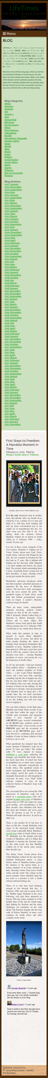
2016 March (11, 331)
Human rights (12, 141)
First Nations (11, 130)
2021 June (10, 227)
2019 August (11, 259)
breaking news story (21, 799)
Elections (9, 122)
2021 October (11, 221)
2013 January (11, 421)
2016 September (13, 317)
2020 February (12, 243)
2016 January (11, 336)
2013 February (12, 419)
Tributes (34, 454)
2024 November (13, 187)
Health (8, 135)
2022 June (10, 213)
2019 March (11, 267)
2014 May (10, 381)
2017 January (11, 307)
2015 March (11, 357)
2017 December (13, 291)
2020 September (13, 235)
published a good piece (17, 754)
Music (8, 151)
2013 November (13, 397)
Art (6, 111)
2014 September (13, 373)
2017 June (10, 301)
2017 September (13, 296)
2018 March (11, 283)
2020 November (13, 232)
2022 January (12, 219)
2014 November (13, 368)
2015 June (10, 349)
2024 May (10, 192)
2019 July (9, 261)
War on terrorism (14, 173)
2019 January (11, 272)
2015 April (10, 355)
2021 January (11, 229)
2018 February (12, 285)
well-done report (24, 796)
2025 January (12, 184)
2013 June (10, 408)
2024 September (13, 189)
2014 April (10, 384)
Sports (8, 167)
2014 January (11, 392)
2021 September (13, 224)
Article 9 (9, 114)
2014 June (10, 379)
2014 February (12, 389)
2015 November (13, 341)
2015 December (13, 339)
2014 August (11, 376)
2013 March (11, 416)
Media (9, 454)
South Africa (21, 454)
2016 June (10, 325)
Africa (8, 103)
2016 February (12, 333)
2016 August (11, 320)
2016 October (12, 315)
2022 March (11, 216)
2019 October (12, 253)
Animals (9, 109)
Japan (8, 143)
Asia (7, 117)
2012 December (13, 424)
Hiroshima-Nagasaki (16, 138)
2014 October (11, 371)
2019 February (12, 269)
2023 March (11, 203)
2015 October (11, 344)
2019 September (13, 256)
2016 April (10, 328)
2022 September (13, 208)
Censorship (10, 119)
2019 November (13, 251)
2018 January (11, 288)
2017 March (11, 304)
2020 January (12, 245)
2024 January (12, 195)
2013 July (9, 405)
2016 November (13, 312)
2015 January (11, 363)
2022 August (11, 211)
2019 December (13, 248)
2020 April (10, 240)
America (9, 106)
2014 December (13, 365)
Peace (8, 154)
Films (7, 127)
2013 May (9, 411)
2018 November (13, 275)
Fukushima (10, 133)
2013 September (13, 400)
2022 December (13, 205)
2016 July (9, 323)
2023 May (10, 200)
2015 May (10, 352)
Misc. (7, 149)
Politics (8, 157)
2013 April (10, 413)
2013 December (13, 395)
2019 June (10, 264)
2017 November (13, 293)
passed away (11, 833)
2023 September (13, 197)
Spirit (7, 165)
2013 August (11, 403)
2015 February (12, 360)
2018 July (9, 280)
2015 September (13, 347)
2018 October (11, 277)
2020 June (10, 237)
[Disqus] (24, 1017)
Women (9, 175)
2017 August (11, 299)
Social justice (11, 159)
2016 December (13, 309)
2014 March (11, 387)
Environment (12, 125)
